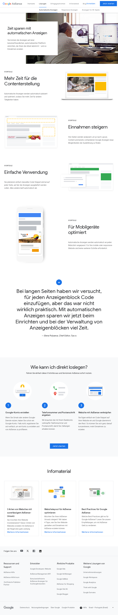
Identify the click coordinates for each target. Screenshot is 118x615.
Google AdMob (62, 579)
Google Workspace (90, 577)
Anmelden (90, 4)
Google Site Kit (62, 589)
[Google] (7, 3)
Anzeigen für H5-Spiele (91, 10)
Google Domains (89, 592)
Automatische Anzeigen (48, 10)
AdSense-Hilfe (9, 572)
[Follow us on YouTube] (21, 551)
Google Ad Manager (64, 574)
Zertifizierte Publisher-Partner (12, 583)
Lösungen (42, 4)
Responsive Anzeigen (70, 10)
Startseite (31, 4)
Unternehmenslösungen (92, 572)
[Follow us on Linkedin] (40, 551)
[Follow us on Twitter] (27, 551)
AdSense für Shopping (65, 584)
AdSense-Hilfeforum (11, 577)
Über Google (55, 607)
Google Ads (61, 569)
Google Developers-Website (40, 569)
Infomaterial (74, 4)
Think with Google (90, 587)
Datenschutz (25, 607)
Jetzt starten (108, 4)
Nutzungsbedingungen (40, 607)
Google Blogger (62, 594)
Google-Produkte (68, 607)
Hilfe (85, 607)
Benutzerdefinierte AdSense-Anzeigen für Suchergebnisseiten (39, 581)
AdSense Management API (40, 574)
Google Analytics (89, 582)
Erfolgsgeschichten (58, 4)
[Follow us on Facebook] (34, 551)
